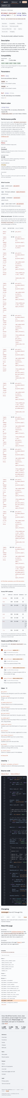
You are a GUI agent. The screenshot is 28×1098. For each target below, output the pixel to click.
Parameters (19, 23)
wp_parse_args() (5, 696)
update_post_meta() (6, 724)
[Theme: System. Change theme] (20, 2)
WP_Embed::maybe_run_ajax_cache (10, 994)
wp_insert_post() (5, 750)
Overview (4, 1037)
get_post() (4, 691)
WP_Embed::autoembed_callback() (9, 764)
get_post (16, 779)
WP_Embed (10, 10)
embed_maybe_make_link (8, 964)
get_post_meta (24, 875)
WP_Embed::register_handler (9, 996)
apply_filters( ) (12, 650)
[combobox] (5, 5)
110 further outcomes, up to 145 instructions (13, 581)
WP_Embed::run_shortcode (8, 998)
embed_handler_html (7, 962)
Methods (4, 1047)
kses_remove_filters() (7, 735)
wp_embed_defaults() (6, 702)
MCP (6, 1023)
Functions (4, 1040)
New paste (4, 1054)
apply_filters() (5, 707)
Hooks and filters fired (6, 28)
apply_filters (17, 862)
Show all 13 (4, 1004)
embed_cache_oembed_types (8, 960)
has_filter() (4, 730)
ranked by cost (5, 136)
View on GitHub (15, 773)
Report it (19, 942)
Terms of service (6, 1083)
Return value (4, 26)
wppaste (5, 2)
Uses (15, 28)
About (3, 1064)
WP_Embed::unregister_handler (10, 1002)
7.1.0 (24, 2)
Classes (4, 1045)
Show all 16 (5, 755)
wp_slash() (4, 744)
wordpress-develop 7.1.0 (17, 931)
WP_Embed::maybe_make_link (9, 992)
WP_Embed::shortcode (7, 1000)
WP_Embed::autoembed (7, 980)
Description (4, 23)
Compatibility (12, 23)
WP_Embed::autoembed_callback (10, 982)
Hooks (3, 1042)
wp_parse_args (20, 801)
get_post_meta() (5, 713)
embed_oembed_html (6, 968)
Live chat (4, 1069)
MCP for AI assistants (7, 1066)
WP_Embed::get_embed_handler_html (11, 990)
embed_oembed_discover (8, 966)
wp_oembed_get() (5, 718)
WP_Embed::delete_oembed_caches (10, 986)
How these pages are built (8, 1071)
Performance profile (14, 26)
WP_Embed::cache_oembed (8, 984)
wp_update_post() (5, 739)
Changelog (12, 31)
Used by (20, 28)
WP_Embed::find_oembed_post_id (10, 988)
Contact (4, 1074)
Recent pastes (5, 1057)
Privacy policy (5, 1081)
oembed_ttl (4, 970)
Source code (4, 31)
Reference (15, 2)
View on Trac (5, 773)
